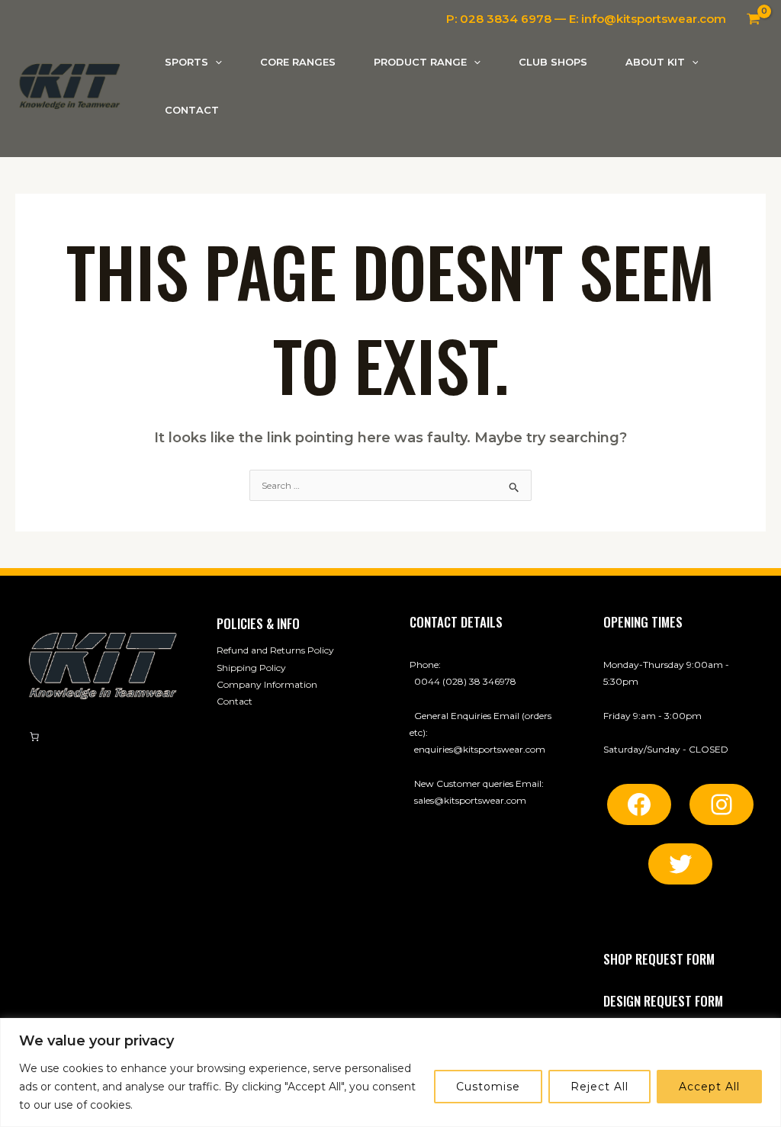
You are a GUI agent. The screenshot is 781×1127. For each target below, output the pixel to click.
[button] (215, 62)
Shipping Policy (251, 667)
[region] (390, 1072)
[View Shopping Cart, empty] (753, 19)
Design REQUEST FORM (663, 1000)
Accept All (709, 1086)
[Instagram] (721, 804)
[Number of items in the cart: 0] (34, 736)
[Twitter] (680, 864)
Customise (488, 1086)
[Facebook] (639, 804)
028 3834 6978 (505, 18)
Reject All (599, 1086)
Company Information (267, 684)
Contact (234, 701)
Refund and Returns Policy (275, 650)
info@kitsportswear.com (653, 18)
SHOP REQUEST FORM (659, 958)
